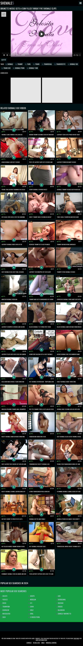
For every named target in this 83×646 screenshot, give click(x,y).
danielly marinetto (64, 613)
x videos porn (35, 617)
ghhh (32, 606)
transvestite (60, 64)
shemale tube (33, 68)
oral (31, 613)
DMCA (43, 643)
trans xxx (7, 68)
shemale (10, 64)
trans (37, 64)
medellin (33, 599)
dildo (4, 603)
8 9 (31, 603)
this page (76, 638)
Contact (29, 643)
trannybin (6, 606)
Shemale (7, 3)
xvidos (59, 606)
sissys (32, 596)
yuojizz (5, 599)
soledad (60, 603)
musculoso (6, 613)
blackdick (61, 610)
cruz (32, 610)
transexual (47, 64)
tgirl (29, 64)
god (59, 596)
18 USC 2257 (36, 643)
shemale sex (73, 64)
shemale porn (19, 68)
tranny (20, 64)
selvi (4, 617)
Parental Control (51, 643)
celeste (4, 596)
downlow (5, 610)
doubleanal (61, 599)
